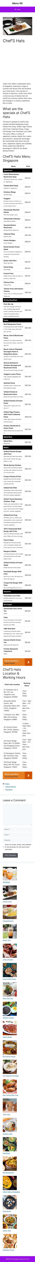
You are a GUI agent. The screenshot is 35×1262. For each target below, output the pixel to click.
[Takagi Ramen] (10, 912)
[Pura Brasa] (10, 1202)
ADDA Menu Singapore (11, 1192)
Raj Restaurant (8, 1172)
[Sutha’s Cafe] (10, 1125)
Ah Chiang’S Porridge (11, 1076)
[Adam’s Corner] (10, 1009)
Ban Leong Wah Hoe (10, 1095)
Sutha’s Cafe (7, 1134)
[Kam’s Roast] (10, 1028)
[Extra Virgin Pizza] (10, 970)
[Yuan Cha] (10, 1105)
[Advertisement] (17, 64)
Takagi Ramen (10, 787)
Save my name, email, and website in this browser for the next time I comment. (18, 847)
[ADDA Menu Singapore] (10, 1183)
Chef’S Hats (7, 902)
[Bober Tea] (10, 931)
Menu (7, 784)
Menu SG (17, 3)
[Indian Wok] (10, 1222)
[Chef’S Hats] (10, 892)
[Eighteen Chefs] (10, 1241)
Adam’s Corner (8, 1018)
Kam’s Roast (7, 1037)
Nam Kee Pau (8, 998)
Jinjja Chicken (8, 960)
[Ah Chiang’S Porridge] (10, 1067)
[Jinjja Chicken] (10, 951)
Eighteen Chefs (8, 1250)
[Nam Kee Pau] (10, 989)
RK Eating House (9, 1056)
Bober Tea (7, 940)
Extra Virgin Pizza (9, 979)
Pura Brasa (7, 1211)
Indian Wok (7, 1231)
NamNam (6, 1153)
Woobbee (9, 790)
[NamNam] (10, 1144)
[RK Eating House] (10, 1047)
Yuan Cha (6, 1114)
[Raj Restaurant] (10, 1164)
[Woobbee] (10, 873)
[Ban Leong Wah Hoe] (10, 1086)
